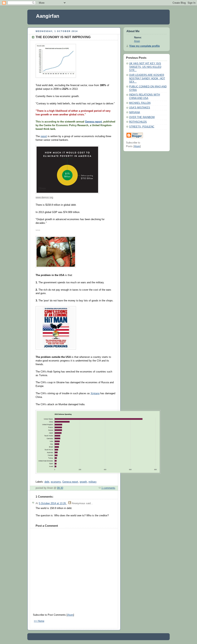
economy (56, 481)
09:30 (60, 488)
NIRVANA (134, 112)
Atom (70, 615)
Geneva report (93, 121)
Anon (137, 41)
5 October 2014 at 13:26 (53, 503)
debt (46, 481)
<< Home (39, 621)
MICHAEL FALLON (139, 103)
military (92, 481)
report (44, 136)
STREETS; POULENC (141, 126)
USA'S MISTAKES (139, 107)
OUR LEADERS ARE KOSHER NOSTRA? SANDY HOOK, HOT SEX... (147, 78)
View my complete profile (144, 46)
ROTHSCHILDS (138, 122)
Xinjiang (95, 393)
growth (83, 481)
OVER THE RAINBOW (142, 117)
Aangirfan (47, 16)
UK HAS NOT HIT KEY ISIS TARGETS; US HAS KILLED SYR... (145, 67)
